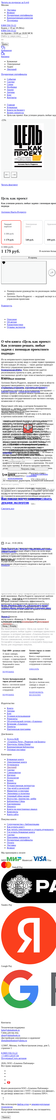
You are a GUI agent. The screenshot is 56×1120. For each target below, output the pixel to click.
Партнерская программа (19, 729)
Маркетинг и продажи (18, 791)
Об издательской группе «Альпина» (24, 721)
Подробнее (8, 672)
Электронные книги (17, 762)
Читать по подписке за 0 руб (15, 2)
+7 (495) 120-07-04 (10, 1055)
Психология (13, 777)
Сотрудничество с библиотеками (23, 824)
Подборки (12, 87)
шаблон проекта (9, 391)
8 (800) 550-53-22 (9, 1053)
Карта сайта (13, 814)
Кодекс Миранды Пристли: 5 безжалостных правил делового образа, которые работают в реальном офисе (26, 606)
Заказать (34, 669)
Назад (5, 626)
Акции (10, 89)
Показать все (46, 489)
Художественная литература (21, 785)
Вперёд (13, 626)
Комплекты (12, 811)
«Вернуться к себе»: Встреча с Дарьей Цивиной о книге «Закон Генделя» (26, 550)
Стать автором (19, 1058)
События (11, 79)
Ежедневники (14, 804)
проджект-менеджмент (36, 387)
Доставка (11, 10)
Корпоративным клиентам (20, 18)
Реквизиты (12, 718)
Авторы (11, 92)
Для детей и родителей (18, 788)
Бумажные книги (15, 759)
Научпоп (11, 775)
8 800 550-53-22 (8, 25)
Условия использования (18, 716)
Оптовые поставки (16, 749)
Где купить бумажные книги (21, 832)
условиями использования (22, 477)
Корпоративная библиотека (20, 747)
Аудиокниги (13, 764)
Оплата (10, 842)
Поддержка (12, 20)
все (7, 508)
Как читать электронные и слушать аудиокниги (30, 829)
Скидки (11, 82)
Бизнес (10, 780)
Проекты (11, 726)
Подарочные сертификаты (20, 15)
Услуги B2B (13, 739)
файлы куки (23, 1104)
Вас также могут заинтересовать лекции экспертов (26, 500)
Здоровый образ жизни (18, 796)
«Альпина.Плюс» (28, 621)
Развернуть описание (11, 370)
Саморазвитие (14, 772)
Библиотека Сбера (16, 801)
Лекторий (12, 69)
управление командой (29, 391)
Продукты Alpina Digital (18, 744)
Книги (10, 708)
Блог (9, 95)
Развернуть (6, 305)
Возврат (11, 12)
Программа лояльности (18, 837)
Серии (10, 84)
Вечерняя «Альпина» (17, 724)
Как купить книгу (16, 827)
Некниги (11, 806)
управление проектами (12, 387)
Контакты (12, 97)
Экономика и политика (18, 793)
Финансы (11, 783)
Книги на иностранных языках (22, 809)
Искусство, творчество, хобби (21, 798)
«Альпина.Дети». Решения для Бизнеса (26, 741)
